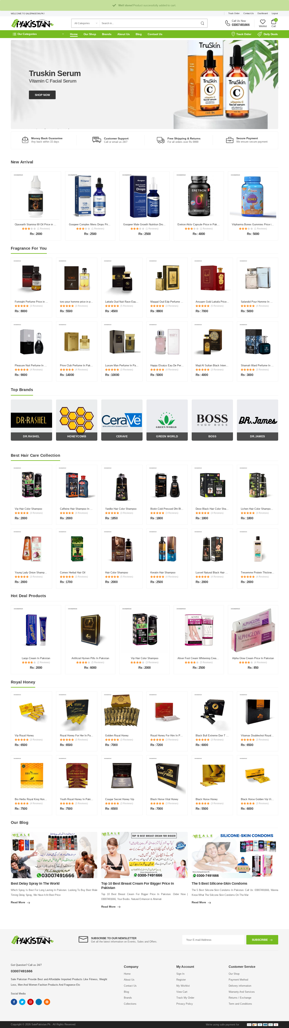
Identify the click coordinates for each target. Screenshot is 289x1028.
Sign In (180, 973)
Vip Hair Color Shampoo (28, 508)
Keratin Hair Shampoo (162, 572)
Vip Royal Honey (24, 735)
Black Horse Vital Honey (164, 799)
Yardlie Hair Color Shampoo (120, 508)
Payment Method (238, 979)
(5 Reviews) (126, 306)
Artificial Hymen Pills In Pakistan (36, 658)
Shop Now (42, 94)
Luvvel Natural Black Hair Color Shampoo (219, 572)
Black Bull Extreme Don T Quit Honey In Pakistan (224, 735)
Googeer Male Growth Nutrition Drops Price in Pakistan (100, 224)
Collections (130, 1003)
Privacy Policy (184, 1003)
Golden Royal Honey (117, 735)
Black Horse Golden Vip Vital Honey (261, 799)
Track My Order (185, 997)
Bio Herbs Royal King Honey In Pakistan (38, 799)
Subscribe (260, 939)
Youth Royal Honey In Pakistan (78, 799)
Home (74, 34)
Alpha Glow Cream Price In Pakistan (199, 658)
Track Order (234, 13)
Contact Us (248, 13)
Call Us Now (239, 20)
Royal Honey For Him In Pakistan (169, 735)
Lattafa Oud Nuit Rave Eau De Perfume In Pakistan (134, 301)
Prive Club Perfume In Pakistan (78, 365)
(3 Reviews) (36, 306)
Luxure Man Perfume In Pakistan (124, 365)
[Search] (203, 23)
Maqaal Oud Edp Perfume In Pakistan (172, 301)
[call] (228, 23)
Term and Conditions (240, 1003)
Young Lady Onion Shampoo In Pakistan (38, 572)
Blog (139, 34)
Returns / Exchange (240, 997)
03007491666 (240, 24)
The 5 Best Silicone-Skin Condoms (219, 883)
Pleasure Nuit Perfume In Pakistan (34, 365)
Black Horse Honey (207, 799)
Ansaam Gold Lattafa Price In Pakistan (218, 301)
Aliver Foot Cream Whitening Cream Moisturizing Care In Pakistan (161, 658)
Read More (18, 902)
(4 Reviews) (262, 306)
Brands (106, 34)
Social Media (18, 993)
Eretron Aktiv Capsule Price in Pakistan (145, 224)
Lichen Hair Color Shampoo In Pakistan (263, 508)
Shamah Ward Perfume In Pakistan (261, 365)
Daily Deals (271, 34)
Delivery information (240, 985)
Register (181, 979)
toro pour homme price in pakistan (79, 301)
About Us (123, 34)
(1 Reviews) (43, 228)
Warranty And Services (242, 991)
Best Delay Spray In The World (35, 883)
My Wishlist (183, 985)
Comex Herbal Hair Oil (72, 572)
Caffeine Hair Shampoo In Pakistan (80, 508)
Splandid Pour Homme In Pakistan (260, 301)
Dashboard (263, 13)
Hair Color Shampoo (116, 572)
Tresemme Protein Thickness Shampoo (263, 572)
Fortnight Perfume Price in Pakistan (35, 301)
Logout (275, 13)
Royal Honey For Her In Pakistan (79, 735)
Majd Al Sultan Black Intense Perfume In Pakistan (224, 365)
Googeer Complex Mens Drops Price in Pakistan (42, 224)
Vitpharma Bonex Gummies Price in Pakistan (203, 224)
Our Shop (90, 34)
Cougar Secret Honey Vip (119, 799)
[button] (38, 34)
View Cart (181, 991)
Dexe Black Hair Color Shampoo (214, 508)
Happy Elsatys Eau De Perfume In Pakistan (175, 365)
